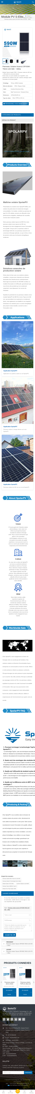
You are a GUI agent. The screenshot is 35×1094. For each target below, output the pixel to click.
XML (7, 1083)
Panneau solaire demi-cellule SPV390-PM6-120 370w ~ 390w (9, 983)
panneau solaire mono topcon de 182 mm (11, 878)
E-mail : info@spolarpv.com (12, 1037)
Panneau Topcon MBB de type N (9, 886)
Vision (18, 524)
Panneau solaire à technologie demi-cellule (12, 881)
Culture (18, 559)
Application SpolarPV (10, 370)
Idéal (18, 594)
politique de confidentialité (19, 1083)
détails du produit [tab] (9, 120)
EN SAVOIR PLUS (9, 992)
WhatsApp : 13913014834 (12, 1040)
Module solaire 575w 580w (8, 883)
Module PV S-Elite (27, 17)
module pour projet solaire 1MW (9, 888)
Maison (29, 16)
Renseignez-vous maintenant (16, 103)
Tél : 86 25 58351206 (11, 1035)
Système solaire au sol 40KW (23, 883)
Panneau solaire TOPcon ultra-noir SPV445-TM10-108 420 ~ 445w (25, 983)
